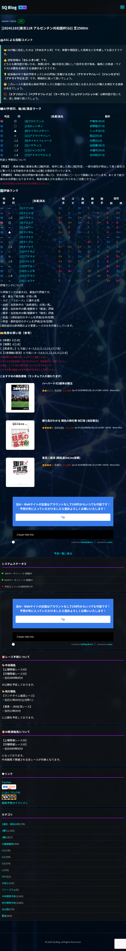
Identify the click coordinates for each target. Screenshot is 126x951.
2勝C (4, 830)
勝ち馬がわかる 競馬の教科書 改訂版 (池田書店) (70, 421)
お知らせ (6, 883)
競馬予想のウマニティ (15, 803)
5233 (58, 390)
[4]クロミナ (26, 222)
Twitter (6, 782)
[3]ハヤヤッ (26, 218)
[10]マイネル (27, 251)
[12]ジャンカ (27, 261)
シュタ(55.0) (97, 131)
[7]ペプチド (26, 237)
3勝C (4, 837)
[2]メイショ (26, 213)
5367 (58, 465)
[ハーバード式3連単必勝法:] (20, 398)
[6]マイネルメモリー (37, 131)
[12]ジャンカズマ (35, 150)
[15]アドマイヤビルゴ (38, 155)
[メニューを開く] (122, 7)
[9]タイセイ (26, 247)
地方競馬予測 (9, 902)
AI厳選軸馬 (7, 843)
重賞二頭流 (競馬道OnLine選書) (61, 458)
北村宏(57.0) (97, 155)
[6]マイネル (26, 232)
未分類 (5, 909)
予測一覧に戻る (63, 553)
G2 (3, 857)
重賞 (4, 915)
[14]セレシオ (27, 271)
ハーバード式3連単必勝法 (57, 383)
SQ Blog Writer (86, 542)
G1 (3, 850)
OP (3, 876)
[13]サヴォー (27, 266)
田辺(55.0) (96, 136)
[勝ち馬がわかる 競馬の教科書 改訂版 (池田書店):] (20, 435)
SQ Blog (13, 7)
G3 (3, 863)
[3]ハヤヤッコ (33, 145)
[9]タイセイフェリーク (38, 140)
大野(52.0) (96, 140)
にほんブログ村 (11, 792)
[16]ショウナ (27, 280)
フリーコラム (9, 889)
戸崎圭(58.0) (97, 121)
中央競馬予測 (9, 896)
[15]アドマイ (27, 276)
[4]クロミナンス (34, 121)
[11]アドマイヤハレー (38, 136)
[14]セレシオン (34, 126)
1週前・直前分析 (10, 824)
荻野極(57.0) (97, 126)
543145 (59, 427)
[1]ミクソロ (26, 208)
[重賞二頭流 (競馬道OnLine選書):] (20, 472)
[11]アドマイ (27, 256)
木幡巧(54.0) (97, 150)
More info (114, 390)
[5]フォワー (26, 227)
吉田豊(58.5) (97, 145)
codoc (110, 542)
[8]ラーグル (26, 242)
